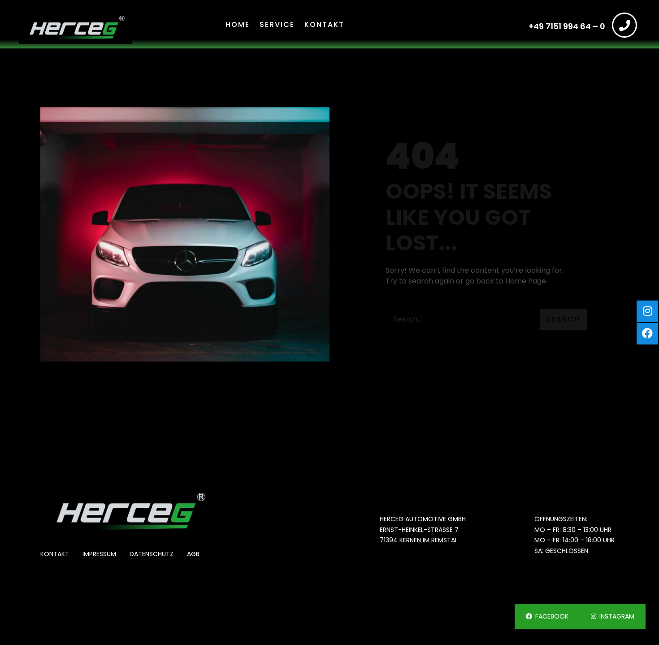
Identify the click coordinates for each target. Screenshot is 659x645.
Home (237, 24)
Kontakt (324, 24)
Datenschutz (151, 554)
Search (563, 319)
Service (277, 24)
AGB (193, 554)
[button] (547, 616)
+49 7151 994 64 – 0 (567, 26)
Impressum (99, 554)
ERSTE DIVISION (116, 611)
